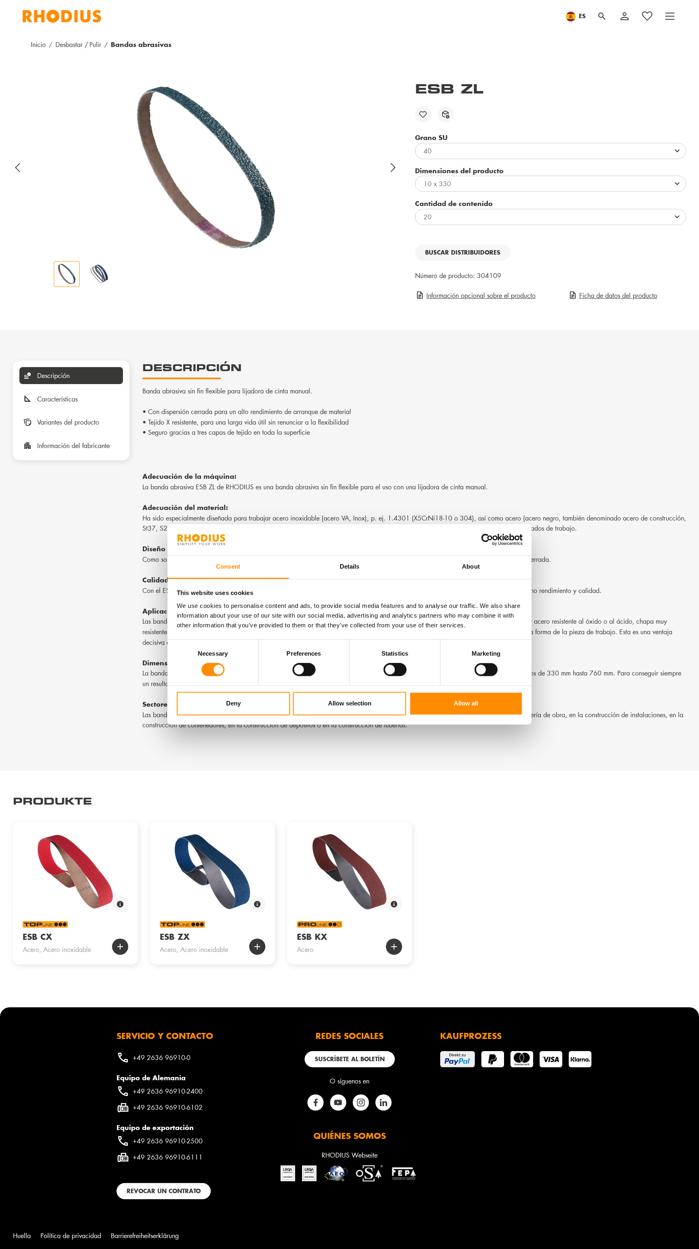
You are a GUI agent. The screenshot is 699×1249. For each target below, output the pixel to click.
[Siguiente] (393, 167)
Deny (233, 703)
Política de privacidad (70, 1235)
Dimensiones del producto (459, 170)
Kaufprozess (471, 1035)
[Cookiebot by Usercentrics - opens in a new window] (487, 540)
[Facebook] (315, 1102)
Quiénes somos (349, 1135)
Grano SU (431, 137)
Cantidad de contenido (454, 203)
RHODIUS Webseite (349, 1155)
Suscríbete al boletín (350, 1059)
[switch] (304, 669)
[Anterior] (18, 167)
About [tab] (471, 566)
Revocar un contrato (164, 1191)
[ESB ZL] (206, 168)
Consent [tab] (228, 566)
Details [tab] (350, 566)
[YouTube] (338, 1102)
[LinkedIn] (383, 1102)
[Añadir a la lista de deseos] (423, 114)
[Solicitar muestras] (446, 114)
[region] (206, 184)
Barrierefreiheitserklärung (145, 1235)
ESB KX (312, 936)
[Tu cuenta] (624, 16)
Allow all (466, 703)
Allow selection (349, 703)
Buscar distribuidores (462, 252)
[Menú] (669, 16)
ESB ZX (175, 936)
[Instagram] (361, 1102)
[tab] (71, 375)
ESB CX (37, 936)
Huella (22, 1235)
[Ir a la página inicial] (62, 16)
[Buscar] (601, 16)
